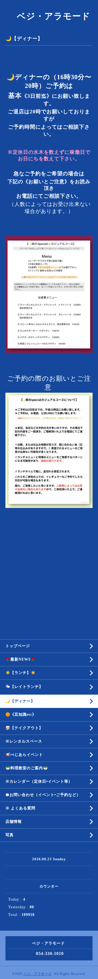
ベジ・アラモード (49, 16)
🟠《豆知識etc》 (20, 714)
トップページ (17, 646)
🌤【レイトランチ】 (24, 687)
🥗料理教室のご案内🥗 (26, 768)
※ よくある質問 (20, 808)
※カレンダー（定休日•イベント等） (38, 781)
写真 (9, 835)
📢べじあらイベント (24, 755)
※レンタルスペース (23, 741)
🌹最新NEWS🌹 (20, 659)
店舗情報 (13, 822)
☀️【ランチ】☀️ (20, 673)
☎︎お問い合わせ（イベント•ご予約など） (43, 795)
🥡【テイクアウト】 (24, 728)
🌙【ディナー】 (20, 701)
